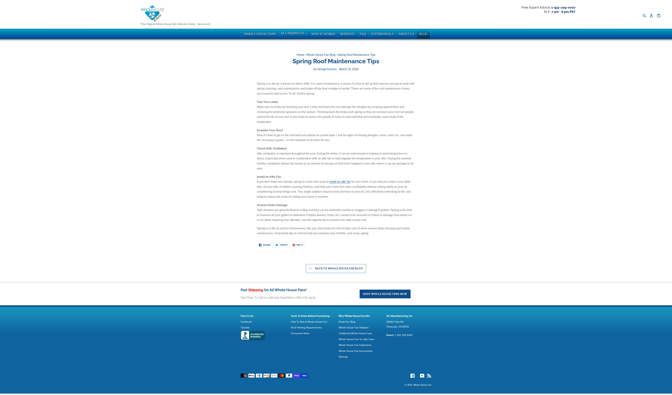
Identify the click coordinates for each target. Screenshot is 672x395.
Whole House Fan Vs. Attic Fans (356, 339)
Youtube (245, 327)
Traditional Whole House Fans (355, 333)
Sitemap (343, 356)
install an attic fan (340, 181)
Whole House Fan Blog (320, 54)
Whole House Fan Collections (355, 345)
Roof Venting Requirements (306, 327)
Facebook (246, 321)
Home (300, 54)
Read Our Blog (347, 321)
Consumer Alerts (300, 333)
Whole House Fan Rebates (354, 327)
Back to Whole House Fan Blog (338, 268)
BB (253, 335)
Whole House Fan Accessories (355, 351)
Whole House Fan (422, 385)
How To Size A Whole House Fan (309, 321)
